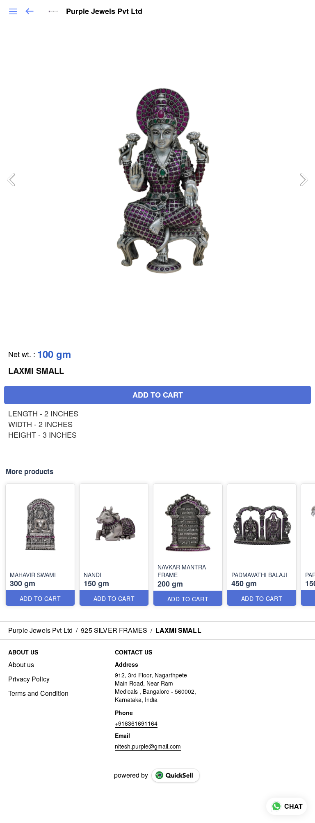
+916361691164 (136, 723)
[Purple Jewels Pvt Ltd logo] (53, 11)
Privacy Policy (29, 679)
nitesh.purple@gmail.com (148, 746)
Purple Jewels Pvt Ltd (104, 11)
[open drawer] (13, 11)
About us (21, 664)
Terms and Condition (38, 693)
